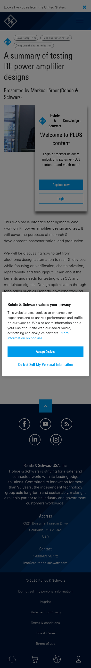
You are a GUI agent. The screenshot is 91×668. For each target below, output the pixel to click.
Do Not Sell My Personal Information (45, 364)
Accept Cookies (45, 351)
